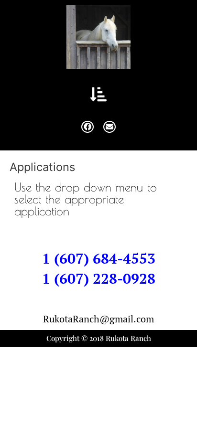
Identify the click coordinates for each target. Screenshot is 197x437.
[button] (99, 94)
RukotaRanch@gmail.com (98, 318)
